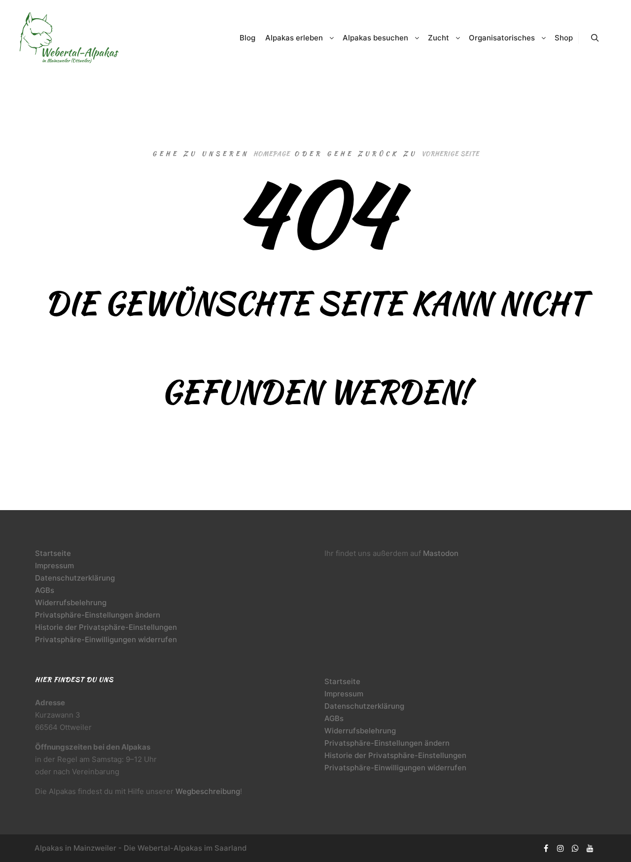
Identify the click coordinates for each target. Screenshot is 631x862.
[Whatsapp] (575, 848)
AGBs (44, 590)
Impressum (54, 565)
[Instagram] (560, 848)
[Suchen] (595, 38)
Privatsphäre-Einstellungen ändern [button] (97, 615)
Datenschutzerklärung (75, 578)
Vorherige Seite (450, 153)
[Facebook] (545, 848)
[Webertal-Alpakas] (69, 37)
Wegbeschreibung (207, 791)
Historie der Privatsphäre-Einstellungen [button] (106, 627)
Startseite (53, 553)
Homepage (271, 153)
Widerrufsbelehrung (70, 602)
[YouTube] (590, 848)
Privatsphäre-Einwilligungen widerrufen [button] (106, 639)
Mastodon (440, 553)
